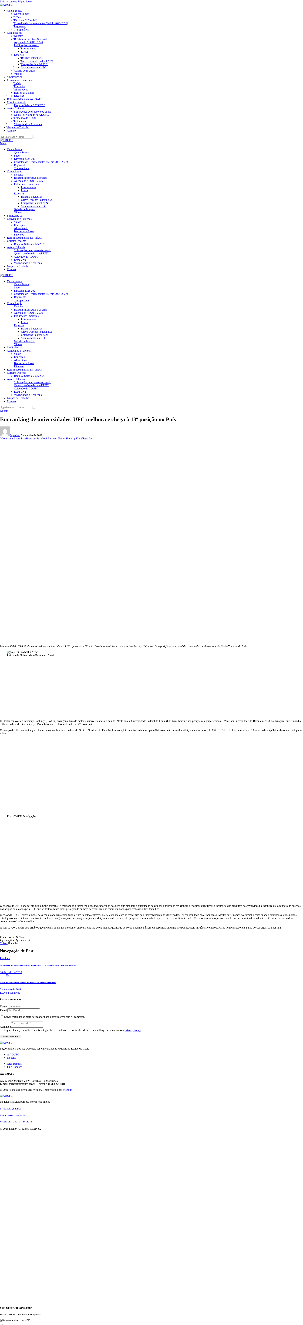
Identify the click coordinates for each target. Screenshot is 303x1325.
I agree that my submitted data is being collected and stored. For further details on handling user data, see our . (72, 1030)
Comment (5, 1026)
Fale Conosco (14, 1066)
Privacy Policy (133, 1030)
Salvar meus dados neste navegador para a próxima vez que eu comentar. (44, 1016)
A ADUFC (13, 1054)
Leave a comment (10, 992)
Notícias (11, 1057)
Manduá (67, 1089)
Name (3, 1006)
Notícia (4, 410)
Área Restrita (14, 1063)
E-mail (3, 1010)
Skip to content (8, 1)
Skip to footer (24, 1)
